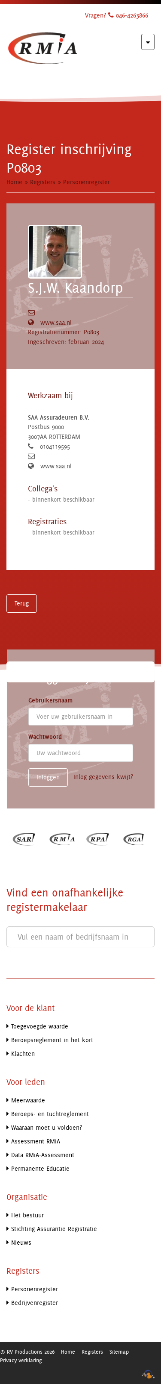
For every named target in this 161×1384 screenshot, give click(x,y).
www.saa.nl (56, 322)
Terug (22, 603)
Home (14, 181)
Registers (42, 181)
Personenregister (86, 181)
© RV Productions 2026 (27, 1351)
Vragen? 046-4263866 (116, 15)
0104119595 (55, 446)
